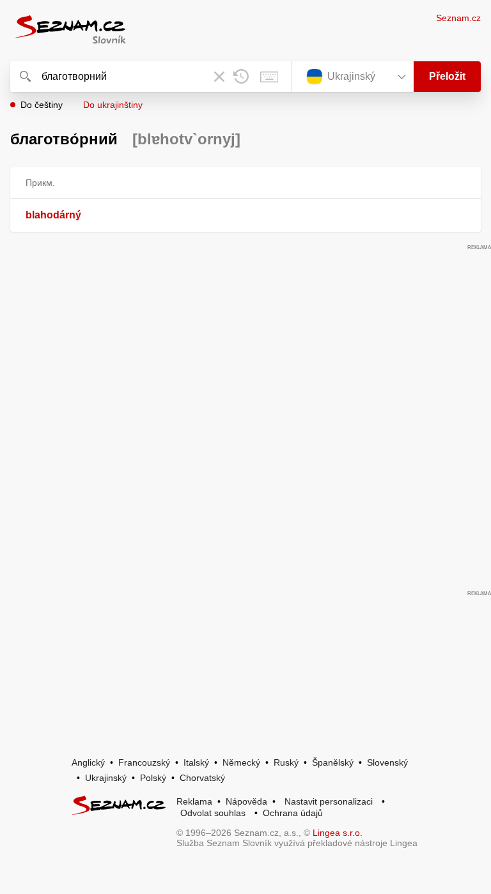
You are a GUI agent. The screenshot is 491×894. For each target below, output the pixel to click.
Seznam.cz (458, 18)
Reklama (194, 801)
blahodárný (53, 214)
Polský (153, 778)
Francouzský (144, 762)
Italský (196, 762)
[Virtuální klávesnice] (269, 76)
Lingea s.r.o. (337, 833)
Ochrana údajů (293, 813)
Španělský (333, 762)
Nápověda (246, 801)
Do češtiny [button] (41, 105)
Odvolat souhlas (213, 813)
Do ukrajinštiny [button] (113, 105)
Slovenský (387, 762)
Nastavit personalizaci (328, 801)
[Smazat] (219, 76)
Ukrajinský (106, 778)
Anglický (88, 762)
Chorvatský (202, 778)
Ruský (286, 762)
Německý (241, 762)
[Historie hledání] (241, 76)
